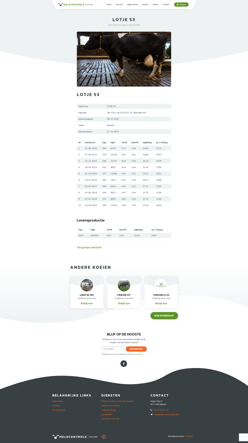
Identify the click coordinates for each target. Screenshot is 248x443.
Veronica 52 (161, 295)
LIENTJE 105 (87, 295)
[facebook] (124, 366)
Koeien (155, 4)
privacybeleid (138, 354)
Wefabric (189, 436)
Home (109, 4)
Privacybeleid (58, 410)
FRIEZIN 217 (124, 295)
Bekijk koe (87, 303)
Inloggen (182, 4)
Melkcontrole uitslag (110, 405)
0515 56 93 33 (161, 410)
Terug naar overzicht (89, 247)
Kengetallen (106, 414)
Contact (166, 4)
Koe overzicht (164, 316)
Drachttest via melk (110, 418)
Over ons (119, 4)
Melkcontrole (132, 4)
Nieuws (145, 4)
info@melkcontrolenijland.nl (166, 414)
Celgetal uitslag (108, 410)
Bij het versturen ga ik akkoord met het (123, 354)
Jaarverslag (57, 401)
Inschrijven (136, 348)
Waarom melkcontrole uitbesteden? (117, 401)
